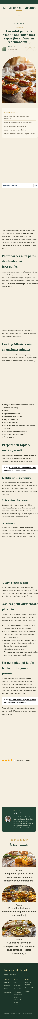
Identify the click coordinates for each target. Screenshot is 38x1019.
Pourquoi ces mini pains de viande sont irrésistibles (16, 118)
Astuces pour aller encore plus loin (15, 130)
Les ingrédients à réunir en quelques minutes (18, 122)
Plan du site (17, 989)
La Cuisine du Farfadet (19, 7)
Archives (6, 989)
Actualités (7, 986)
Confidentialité (29, 988)
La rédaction (17, 986)
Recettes (21, 23)
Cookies (27, 991)
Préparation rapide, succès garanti (15, 126)
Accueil (16, 23)
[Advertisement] (19, 163)
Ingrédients (7, 992)
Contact (16, 982)
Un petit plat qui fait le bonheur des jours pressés (19, 134)
